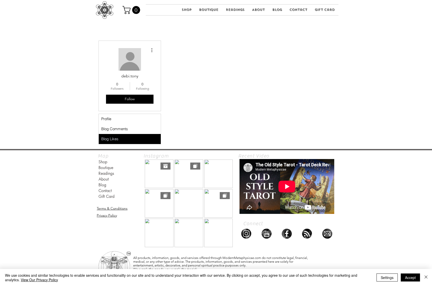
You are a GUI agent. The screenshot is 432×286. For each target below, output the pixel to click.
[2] (327, 234)
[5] (287, 234)
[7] (246, 234)
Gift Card (106, 196)
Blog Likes (109, 138)
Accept (410, 277)
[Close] (426, 277)
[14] (307, 234)
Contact (105, 190)
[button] (132, 10)
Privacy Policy (107, 215)
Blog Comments (114, 128)
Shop (102, 162)
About (103, 179)
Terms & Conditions (112, 208)
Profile (106, 118)
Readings (106, 173)
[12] (266, 234)
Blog (102, 185)
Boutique (105, 167)
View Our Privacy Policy (39, 279)
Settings (387, 277)
